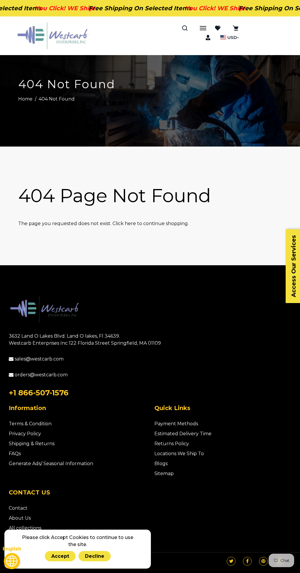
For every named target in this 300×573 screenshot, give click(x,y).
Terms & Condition (30, 423)
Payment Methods (176, 423)
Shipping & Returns (31, 443)
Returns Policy (171, 443)
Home (25, 99)
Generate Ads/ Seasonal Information (51, 463)
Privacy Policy (25, 433)
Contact (18, 508)
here (130, 223)
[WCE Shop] (53, 36)
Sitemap (164, 473)
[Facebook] (247, 561)
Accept (60, 556)
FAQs (15, 453)
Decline (94, 556)
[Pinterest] (263, 561)
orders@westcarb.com (40, 375)
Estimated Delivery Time (183, 433)
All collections (25, 528)
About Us (20, 518)
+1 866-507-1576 (39, 392)
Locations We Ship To (179, 453)
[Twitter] (231, 561)
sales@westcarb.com (38, 359)
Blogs (161, 463)
